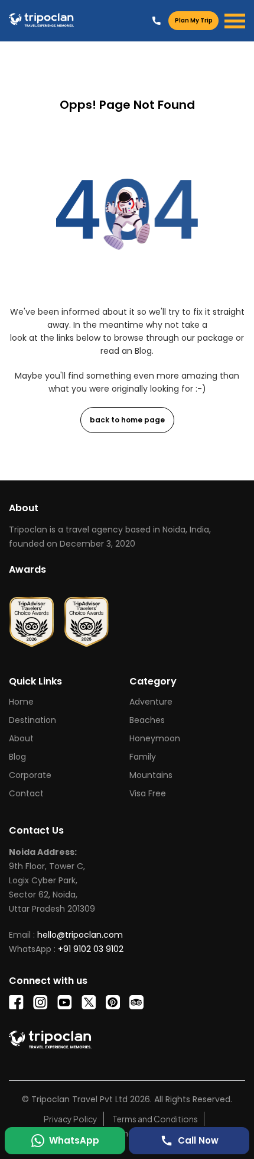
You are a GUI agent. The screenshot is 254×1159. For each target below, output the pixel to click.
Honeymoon (154, 738)
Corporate (30, 775)
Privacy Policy (70, 1118)
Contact (26, 793)
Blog (17, 757)
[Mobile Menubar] (234, 21)
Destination (32, 720)
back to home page (127, 420)
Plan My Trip (194, 20)
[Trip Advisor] (31, 617)
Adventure (150, 702)
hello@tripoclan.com (80, 935)
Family (142, 757)
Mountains (150, 775)
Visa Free (147, 793)
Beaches (147, 720)
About (21, 738)
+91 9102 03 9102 (156, 20)
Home (21, 702)
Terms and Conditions (155, 1118)
